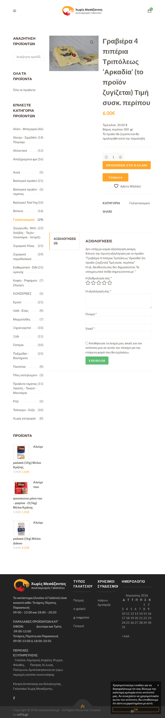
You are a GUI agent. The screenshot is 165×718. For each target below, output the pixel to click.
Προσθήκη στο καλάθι (126, 165)
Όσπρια (18, 345)
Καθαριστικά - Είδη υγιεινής (25, 269)
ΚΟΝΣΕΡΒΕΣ (22, 293)
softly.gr (22, 714)
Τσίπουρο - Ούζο (24, 410)
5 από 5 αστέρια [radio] (109, 282)
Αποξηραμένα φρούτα (28, 159)
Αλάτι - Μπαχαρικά (25, 129)
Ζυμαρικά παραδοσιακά (22, 256)
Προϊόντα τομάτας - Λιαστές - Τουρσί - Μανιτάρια (26, 388)
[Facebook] (14, 698)
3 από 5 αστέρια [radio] (98, 282)
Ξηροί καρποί (22, 327)
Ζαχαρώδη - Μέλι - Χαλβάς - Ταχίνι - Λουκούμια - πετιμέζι (26, 232)
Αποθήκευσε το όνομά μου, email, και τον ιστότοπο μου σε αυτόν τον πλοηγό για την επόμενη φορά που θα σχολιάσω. (114, 347)
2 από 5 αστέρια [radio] (93, 282)
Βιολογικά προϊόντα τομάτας (26, 192)
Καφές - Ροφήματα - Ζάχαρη (26, 283)
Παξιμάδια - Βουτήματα (21, 356)
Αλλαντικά (20, 150)
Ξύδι (16, 336)
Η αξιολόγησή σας (98, 291)
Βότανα (18, 211)
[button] (92, 42)
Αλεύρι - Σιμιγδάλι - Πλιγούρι (25, 140)
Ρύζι (16, 401)
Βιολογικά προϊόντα (26, 180)
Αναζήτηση (39, 57)
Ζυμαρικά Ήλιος (23, 246)
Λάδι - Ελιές (21, 310)
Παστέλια (19, 366)
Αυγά (16, 172)
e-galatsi (79, 608)
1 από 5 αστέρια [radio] (88, 282)
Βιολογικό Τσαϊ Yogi (26, 202)
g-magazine (81, 617)
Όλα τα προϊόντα (24, 90)
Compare (115, 177)
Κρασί (17, 302)
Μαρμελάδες (21, 319)
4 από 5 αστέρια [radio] (104, 282)
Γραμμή (78, 626)
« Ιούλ (125, 636)
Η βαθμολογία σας (99, 278)
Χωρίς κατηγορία (24, 418)
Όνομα (91, 314)
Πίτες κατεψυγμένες (26, 375)
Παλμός (78, 600)
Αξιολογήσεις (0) (65, 241)
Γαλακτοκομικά (23, 219)
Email (90, 328)
